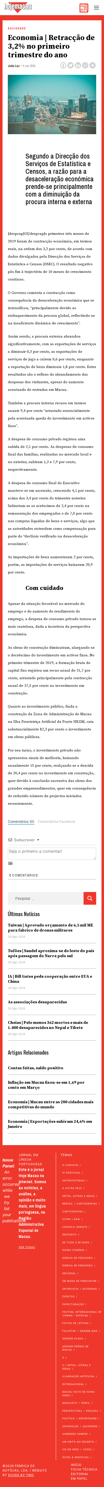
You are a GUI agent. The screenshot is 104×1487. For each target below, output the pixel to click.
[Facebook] (63, 65)
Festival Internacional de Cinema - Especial (81, 1313)
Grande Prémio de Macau (75, 1348)
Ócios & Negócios (75, 1457)
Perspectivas (72, 1410)
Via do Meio (70, 1449)
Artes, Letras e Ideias (78, 1196)
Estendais (90, 1288)
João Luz (14, 66)
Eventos (68, 1296)
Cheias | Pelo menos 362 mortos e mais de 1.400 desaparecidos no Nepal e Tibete (48, 1025)
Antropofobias (73, 1180)
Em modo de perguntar (79, 1281)
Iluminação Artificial (78, 1376)
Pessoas (92, 1410)
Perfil (85, 1403)
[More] (92, 65)
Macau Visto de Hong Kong (78, 1393)
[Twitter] (70, 65)
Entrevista (70, 1288)
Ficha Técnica (84, 1469)
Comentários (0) (21, 821)
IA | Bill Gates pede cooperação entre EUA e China (50, 979)
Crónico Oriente (74, 1227)
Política (68, 1418)
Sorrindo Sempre (75, 1433)
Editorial (69, 1273)
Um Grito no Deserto (78, 1441)
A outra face (72, 1188)
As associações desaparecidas (37, 1002)
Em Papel (79, 1478)
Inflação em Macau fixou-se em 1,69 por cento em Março (46, 1085)
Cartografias (86, 1203)
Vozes (87, 1449)
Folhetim (69, 1330)
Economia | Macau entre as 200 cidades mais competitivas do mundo (50, 1104)
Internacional (73, 1384)
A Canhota (70, 1165)
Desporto (69, 1234)
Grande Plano (72, 1338)
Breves (67, 1203)
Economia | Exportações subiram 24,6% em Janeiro (50, 1124)
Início (76, 1465)
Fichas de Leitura (75, 1323)
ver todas (27, 1247)
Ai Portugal (71, 1172)
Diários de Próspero (77, 1257)
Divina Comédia (73, 1250)
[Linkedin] (78, 65)
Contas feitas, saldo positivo (35, 1068)
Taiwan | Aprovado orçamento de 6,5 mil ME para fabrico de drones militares (50, 928)
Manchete (69, 1403)
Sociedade (17, 28)
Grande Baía (89, 1330)
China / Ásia (71, 1219)
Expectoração (73, 1304)
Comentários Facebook (56, 821)
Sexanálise (70, 1426)
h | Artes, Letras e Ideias (76, 1367)
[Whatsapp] (85, 65)
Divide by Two (21, 1475)
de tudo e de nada (75, 1242)
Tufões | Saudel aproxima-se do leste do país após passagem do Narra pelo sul (51, 953)
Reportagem (88, 1418)
